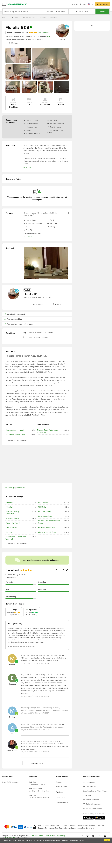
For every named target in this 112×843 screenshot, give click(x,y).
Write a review (61, 570)
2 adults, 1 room (83, 11)
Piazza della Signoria (12, 523)
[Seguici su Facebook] (82, 836)
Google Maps (10, 487)
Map (48, 36)
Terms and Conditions (37, 836)
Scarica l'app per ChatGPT (92, 808)
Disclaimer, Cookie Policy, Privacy (95, 791)
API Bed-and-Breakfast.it (92, 804)
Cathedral (8, 507)
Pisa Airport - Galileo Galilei (15, 434)
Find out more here (25, 840)
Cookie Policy (61, 836)
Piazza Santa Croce (45, 516)
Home (4, 18)
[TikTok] (99, 836)
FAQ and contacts (89, 786)
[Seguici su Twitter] (87, 836)
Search (102, 11)
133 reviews (43, 32)
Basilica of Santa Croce (46, 527)
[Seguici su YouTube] (105, 836)
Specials (59, 782)
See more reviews (37, 763)
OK (107, 840)
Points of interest (62, 786)
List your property (102, 4)
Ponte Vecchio (43, 502)
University (8, 532)
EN (92, 4)
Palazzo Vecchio (11, 527)
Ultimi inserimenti (62, 802)
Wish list (75, 4)
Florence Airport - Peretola (14, 430)
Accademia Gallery (12, 518)
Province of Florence (30, 18)
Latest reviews (61, 798)
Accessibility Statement (91, 800)
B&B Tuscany (15, 18)
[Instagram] (93, 836)
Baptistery (9, 502)
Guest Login (87, 795)
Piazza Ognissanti (44, 511)
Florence (42, 18)
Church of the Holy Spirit (47, 532)
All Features (28, 237)
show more (27, 167)
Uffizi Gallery (42, 507)
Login (84, 4)
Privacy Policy (49, 836)
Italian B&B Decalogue (10, 782)
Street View (20, 487)
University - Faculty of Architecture (13, 512)
